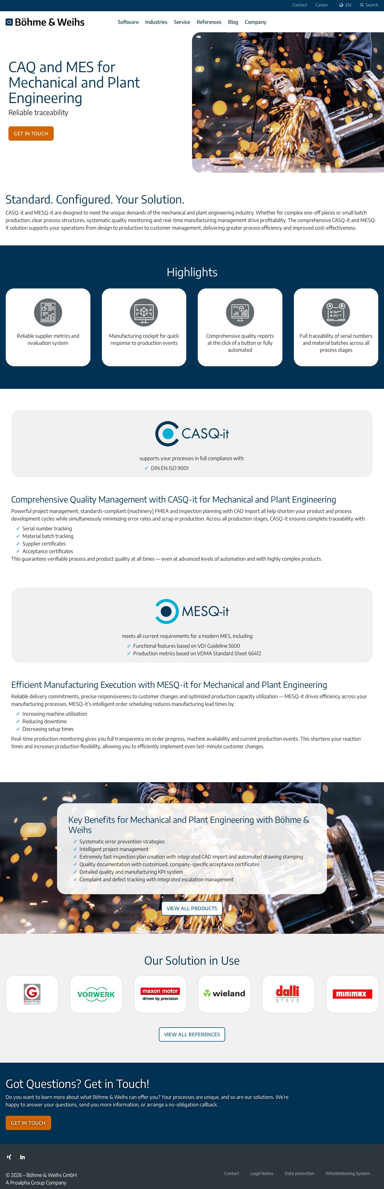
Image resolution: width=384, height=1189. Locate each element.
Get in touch (31, 132)
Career (322, 4)
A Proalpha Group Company (36, 1182)
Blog (233, 22)
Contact (299, 4)
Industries (156, 22)
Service (182, 22)
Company (255, 22)
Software (128, 22)
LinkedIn (22, 1157)
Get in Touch (28, 1122)
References (209, 22)
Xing (9, 1157)
